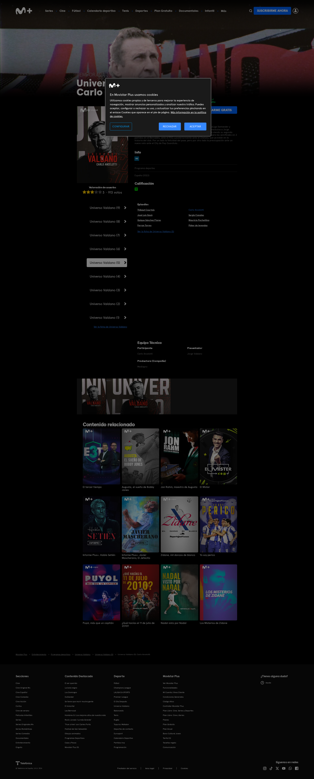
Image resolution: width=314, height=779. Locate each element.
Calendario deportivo (101, 10)
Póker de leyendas (198, 225)
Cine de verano (22, 711)
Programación (120, 747)
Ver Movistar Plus (170, 683)
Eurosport (118, 733)
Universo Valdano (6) (105, 249)
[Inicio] (24, 10)
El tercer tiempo (92, 487)
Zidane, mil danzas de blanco (178, 555)
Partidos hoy (119, 743)
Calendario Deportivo (123, 738)
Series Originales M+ (25, 724)
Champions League (122, 688)
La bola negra (71, 688)
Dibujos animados (72, 733)
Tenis (125, 10)
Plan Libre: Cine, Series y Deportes (178, 711)
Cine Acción (21, 701)
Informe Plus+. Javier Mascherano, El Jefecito (136, 556)
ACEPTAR (195, 126)
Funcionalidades (170, 688)
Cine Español (21, 692)
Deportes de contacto (123, 729)
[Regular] (92, 192)
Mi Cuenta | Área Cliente (173, 692)
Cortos (19, 706)
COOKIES (184, 768)
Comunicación (169, 747)
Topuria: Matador (121, 724)
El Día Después (120, 701)
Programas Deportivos (74, 738)
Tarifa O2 (167, 738)
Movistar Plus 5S (72, 747)
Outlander (69, 697)
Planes (166, 720)
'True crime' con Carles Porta (78, 724)
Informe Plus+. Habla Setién (99, 555)
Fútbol (76, 10)
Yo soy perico (207, 555)
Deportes (141, 10)
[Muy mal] (84, 192)
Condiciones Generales (173, 697)
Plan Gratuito (163, 10)
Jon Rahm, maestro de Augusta (179, 487)
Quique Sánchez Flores (149, 220)
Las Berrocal (70, 711)
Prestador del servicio (127, 768)
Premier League (121, 697)
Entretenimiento (23, 743)
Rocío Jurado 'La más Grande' (78, 720)
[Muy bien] (100, 192)
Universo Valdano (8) (105, 221)
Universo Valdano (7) (105, 235)
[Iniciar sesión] (295, 11)
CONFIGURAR (120, 126)
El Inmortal (69, 706)
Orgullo (19, 747)
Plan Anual (167, 729)
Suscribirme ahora (272, 11)
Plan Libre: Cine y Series (173, 715)
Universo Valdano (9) (105, 208)
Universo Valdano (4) (105, 276)
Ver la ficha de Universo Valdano (110, 326)
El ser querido (71, 683)
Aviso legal (149, 768)
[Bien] (96, 192)
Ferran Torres (144, 225)
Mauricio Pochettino (199, 220)
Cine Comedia (22, 697)
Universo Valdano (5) (105, 263)
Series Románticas (24, 729)
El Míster (205, 487)
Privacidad (167, 768)
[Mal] (88, 192)
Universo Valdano (121, 706)
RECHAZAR (170, 126)
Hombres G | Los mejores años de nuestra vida (85, 715)
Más (223, 11)
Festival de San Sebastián (76, 729)
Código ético (168, 701)
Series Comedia (23, 733)
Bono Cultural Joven (172, 733)
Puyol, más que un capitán (98, 623)
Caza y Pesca (70, 743)
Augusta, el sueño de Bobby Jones (138, 488)
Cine (62, 10)
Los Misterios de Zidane (213, 623)
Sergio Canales (196, 215)
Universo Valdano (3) (105, 290)
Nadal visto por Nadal (173, 623)
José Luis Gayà (144, 215)
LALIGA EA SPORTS (122, 692)
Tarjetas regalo (169, 743)
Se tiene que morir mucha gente (79, 701)
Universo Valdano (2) (105, 304)
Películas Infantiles (24, 715)
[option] (94, 397)
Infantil (209, 10)
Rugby (116, 720)
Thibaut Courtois (146, 210)
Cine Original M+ (23, 688)
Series (49, 10)
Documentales (188, 10)
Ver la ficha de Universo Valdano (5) (155, 231)
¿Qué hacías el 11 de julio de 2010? (138, 624)
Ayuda (268, 683)
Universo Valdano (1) (104, 318)
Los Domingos (71, 692)
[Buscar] (250, 10)
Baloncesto (119, 711)
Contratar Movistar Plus (173, 706)
